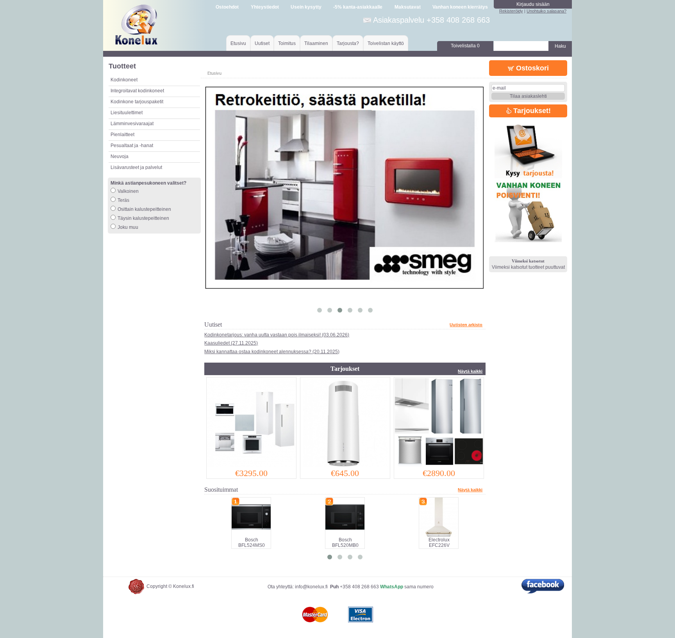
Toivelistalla (465, 46)
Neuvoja (120, 156)
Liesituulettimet (127, 112)
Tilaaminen (316, 43)
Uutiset (262, 43)
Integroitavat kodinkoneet (137, 90)
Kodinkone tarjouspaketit (137, 101)
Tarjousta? (348, 43)
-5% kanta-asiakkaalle (357, 7)
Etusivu (238, 43)
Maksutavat (408, 7)
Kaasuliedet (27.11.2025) (231, 343)
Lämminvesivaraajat (132, 123)
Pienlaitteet (122, 134)
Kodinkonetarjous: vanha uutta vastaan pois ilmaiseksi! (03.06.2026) (276, 335)
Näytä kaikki (470, 371)
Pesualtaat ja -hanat (132, 145)
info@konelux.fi (311, 586)
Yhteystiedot (265, 7)
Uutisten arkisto (466, 324)
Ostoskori (531, 68)
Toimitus (287, 43)
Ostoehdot (227, 7)
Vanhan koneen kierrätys (460, 7)
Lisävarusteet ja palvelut (136, 167)
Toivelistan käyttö (386, 43)
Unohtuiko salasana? (546, 11)
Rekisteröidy (511, 11)
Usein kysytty (306, 7)
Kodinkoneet (124, 80)
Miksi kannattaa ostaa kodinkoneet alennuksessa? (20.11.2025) (271, 351)
